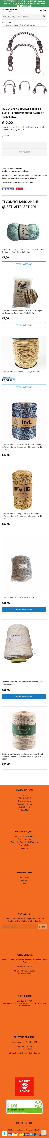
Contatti (24, 880)
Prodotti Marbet (24, 810)
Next (44, 74)
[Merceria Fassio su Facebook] (17, 1123)
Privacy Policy (24, 845)
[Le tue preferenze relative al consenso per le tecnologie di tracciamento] (4, 1133)
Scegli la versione (24, 264)
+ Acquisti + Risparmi (24, 804)
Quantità (5, 136)
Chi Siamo (24, 877)
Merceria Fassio (18, 1130)
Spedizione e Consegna (25, 836)
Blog (24, 883)
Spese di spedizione (24, 127)
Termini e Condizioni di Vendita (24, 842)
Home (24, 795)
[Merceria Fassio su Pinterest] (21, 1123)
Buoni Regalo (24, 807)
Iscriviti (42, 926)
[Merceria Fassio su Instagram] (26, 1123)
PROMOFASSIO (24, 798)
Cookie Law (24, 848)
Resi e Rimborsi (24, 839)
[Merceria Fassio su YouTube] (30, 1123)
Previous (39, 74)
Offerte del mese (24, 801)
